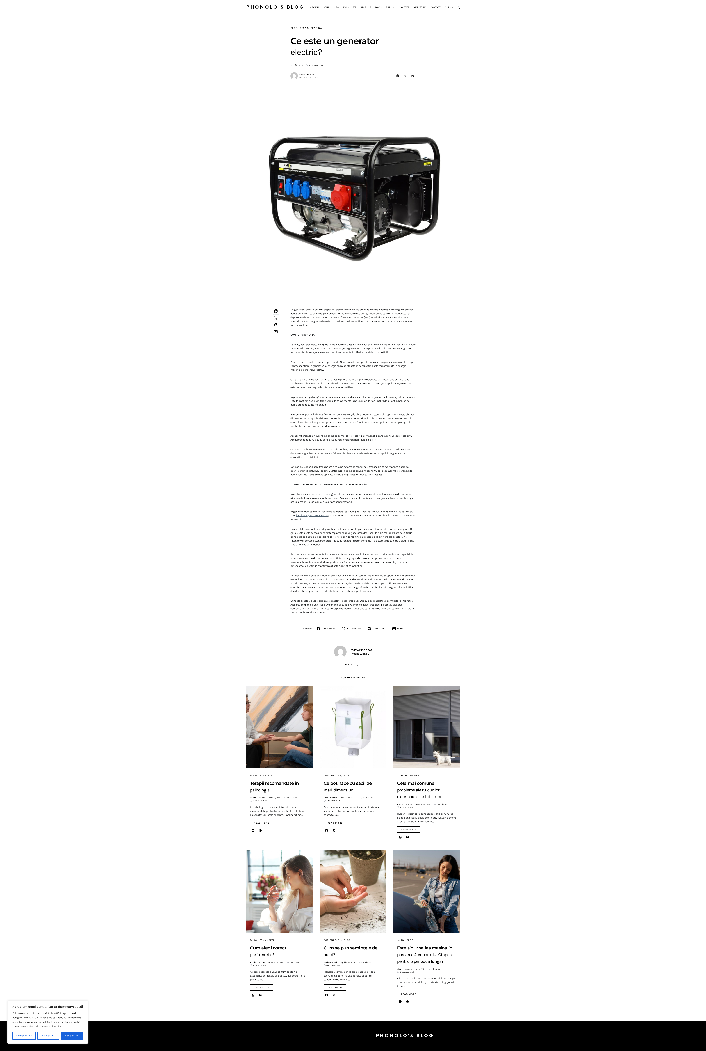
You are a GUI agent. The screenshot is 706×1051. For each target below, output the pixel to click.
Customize (24, 1035)
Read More (261, 823)
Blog (293, 28)
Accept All (72, 1035)
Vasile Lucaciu (306, 74)
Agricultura (332, 775)
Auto (400, 940)
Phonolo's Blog (275, 7)
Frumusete (267, 940)
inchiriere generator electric (312, 515)
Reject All (48, 1035)
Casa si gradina (311, 28)
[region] (47, 1022)
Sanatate (265, 775)
